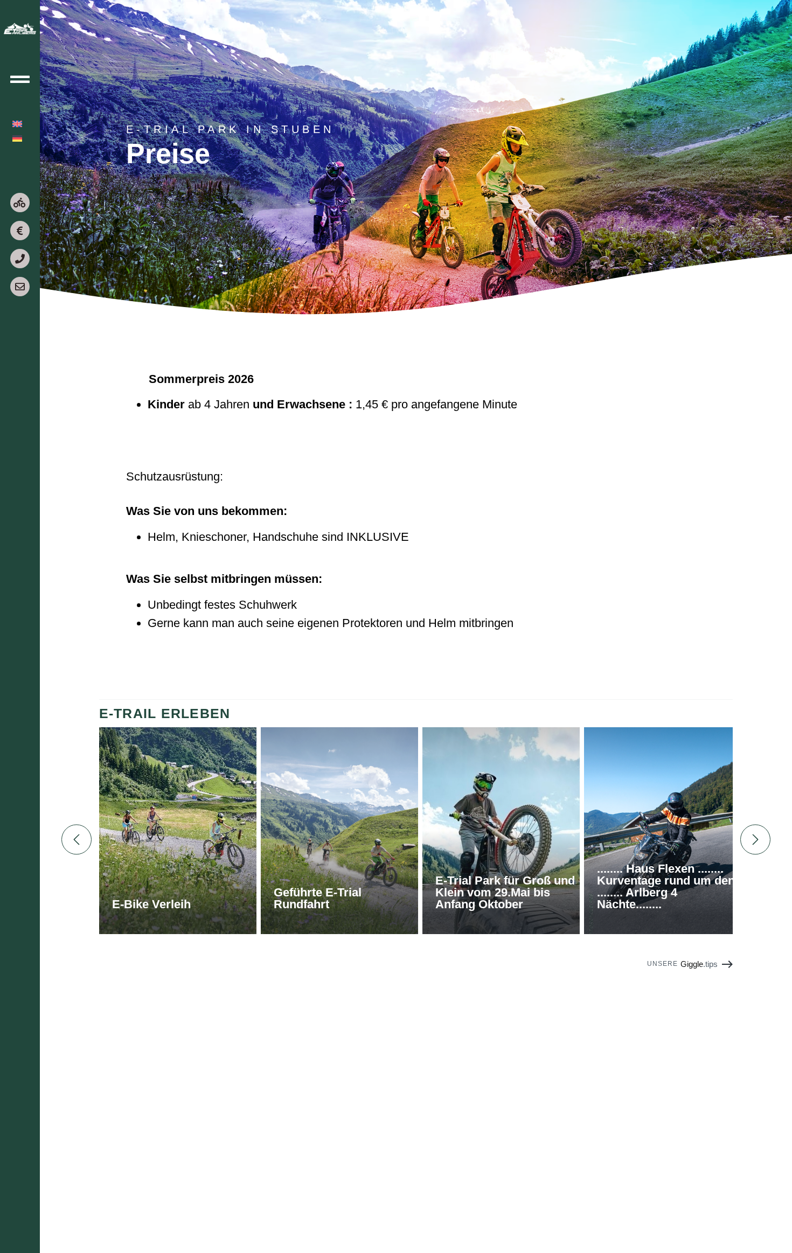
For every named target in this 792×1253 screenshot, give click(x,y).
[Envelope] (20, 286)
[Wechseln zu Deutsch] (17, 138)
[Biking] (20, 202)
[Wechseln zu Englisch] (17, 123)
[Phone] (20, 258)
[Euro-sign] (20, 230)
